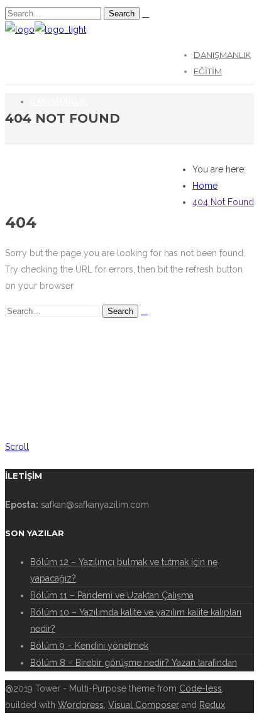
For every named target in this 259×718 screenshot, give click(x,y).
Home (205, 186)
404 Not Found (223, 202)
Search (122, 13)
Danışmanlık (222, 55)
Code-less (200, 688)
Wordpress (81, 705)
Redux (212, 705)
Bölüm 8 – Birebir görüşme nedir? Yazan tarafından (133, 663)
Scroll (17, 447)
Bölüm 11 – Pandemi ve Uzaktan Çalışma (112, 595)
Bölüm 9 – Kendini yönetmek (89, 646)
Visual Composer (143, 705)
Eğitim (208, 71)
